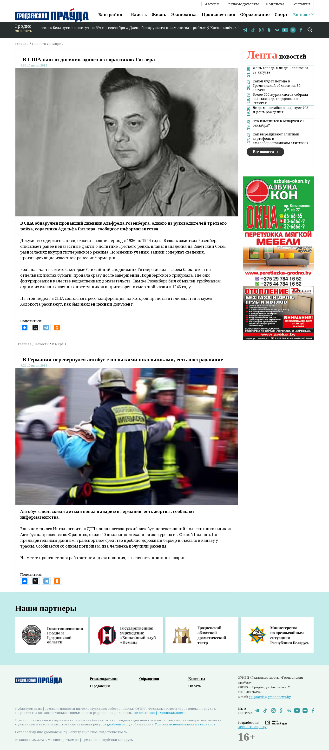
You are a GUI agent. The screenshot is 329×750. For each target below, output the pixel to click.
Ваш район (110, 14)
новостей (276, 56)
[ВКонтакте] (24, 327)
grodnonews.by (118, 724)
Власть (139, 14)
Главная (22, 43)
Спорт (281, 14)
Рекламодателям (242, 3)
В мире (55, 43)
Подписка (275, 3)
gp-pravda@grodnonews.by (270, 697)
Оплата (194, 686)
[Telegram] (46, 327)
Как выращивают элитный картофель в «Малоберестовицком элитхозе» (280, 138)
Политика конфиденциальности (159, 712)
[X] (35, 327)
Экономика (184, 14)
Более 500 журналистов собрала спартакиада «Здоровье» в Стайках (280, 98)
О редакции (100, 686)
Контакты (300, 3)
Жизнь (159, 14)
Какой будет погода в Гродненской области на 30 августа (277, 85)
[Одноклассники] (57, 327)
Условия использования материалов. (185, 724)
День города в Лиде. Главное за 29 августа (280, 70)
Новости (39, 43)
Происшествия (218, 14)
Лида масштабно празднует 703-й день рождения (281, 110)
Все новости (263, 152)
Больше (301, 15)
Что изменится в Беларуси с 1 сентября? (279, 123)
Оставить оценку (252, 726)
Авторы (212, 3)
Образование (255, 14)
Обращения (149, 679)
